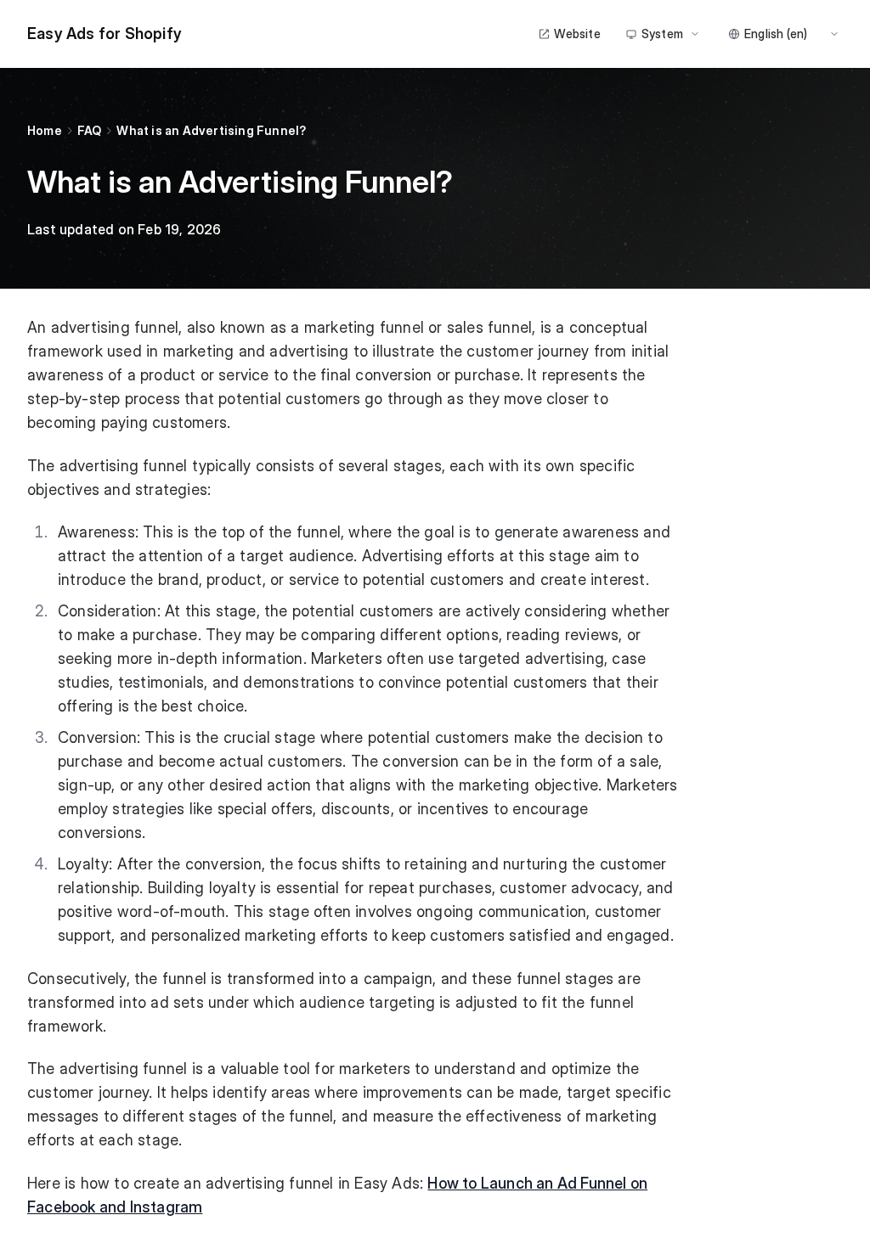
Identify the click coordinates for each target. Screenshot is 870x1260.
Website (577, 33)
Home (44, 130)
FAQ (89, 130)
